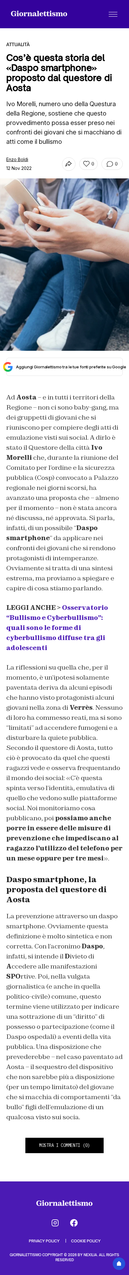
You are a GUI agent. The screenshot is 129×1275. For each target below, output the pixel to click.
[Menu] (113, 14)
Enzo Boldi (17, 159)
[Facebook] (74, 1223)
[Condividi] (68, 164)
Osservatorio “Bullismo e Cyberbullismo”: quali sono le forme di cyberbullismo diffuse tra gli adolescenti (57, 628)
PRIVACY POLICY (44, 1241)
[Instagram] (55, 1223)
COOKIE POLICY (86, 1241)
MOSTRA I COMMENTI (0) (64, 1145)
